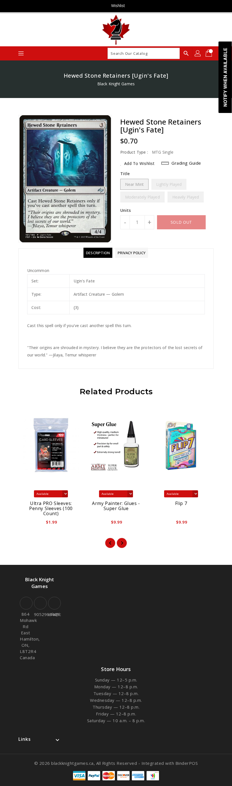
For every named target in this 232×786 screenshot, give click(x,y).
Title (125, 173)
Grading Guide (186, 163)
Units (125, 210)
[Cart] (209, 53)
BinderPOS (186, 763)
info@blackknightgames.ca (53, 614)
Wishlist (118, 5)
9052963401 (39, 614)
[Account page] (198, 53)
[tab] (97, 253)
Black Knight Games (116, 83)
